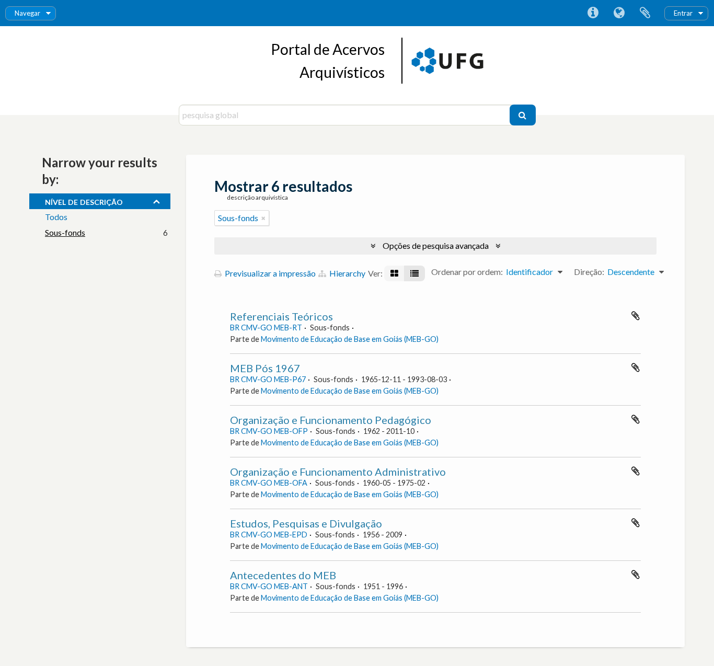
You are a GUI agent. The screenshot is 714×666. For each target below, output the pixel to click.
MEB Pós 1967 (265, 368)
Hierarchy (346, 273)
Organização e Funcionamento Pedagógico (330, 420)
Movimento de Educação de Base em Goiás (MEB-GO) (350, 339)
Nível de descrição (84, 200)
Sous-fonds (65, 232)
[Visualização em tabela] (414, 273)
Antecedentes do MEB (283, 575)
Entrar (683, 13)
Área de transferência (645, 13)
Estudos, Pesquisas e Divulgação (306, 523)
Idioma (619, 13)
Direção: (589, 272)
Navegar (27, 13)
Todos (56, 217)
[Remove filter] (263, 218)
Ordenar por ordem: (467, 272)
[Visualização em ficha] (394, 273)
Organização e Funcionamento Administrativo (338, 471)
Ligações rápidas (593, 13)
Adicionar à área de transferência (635, 316)
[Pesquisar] (523, 115)
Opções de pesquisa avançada (435, 245)
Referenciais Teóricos (281, 316)
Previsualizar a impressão (269, 273)
